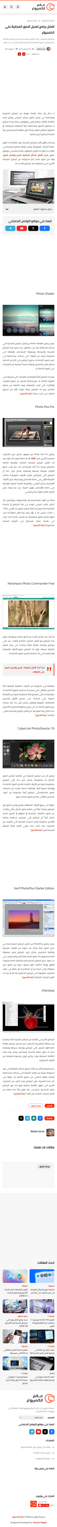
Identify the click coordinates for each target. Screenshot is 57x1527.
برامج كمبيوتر (32, 20)
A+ (24, 54)
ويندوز (52, 1373)
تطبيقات (25, 1285)
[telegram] (10, 228)
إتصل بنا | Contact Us (42, 1453)
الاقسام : (50, 1417)
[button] (40, 1118)
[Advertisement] (28, 87)
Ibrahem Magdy (40, 1522)
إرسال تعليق (44, 1166)
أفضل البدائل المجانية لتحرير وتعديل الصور (23, 155)
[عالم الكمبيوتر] (43, 6)
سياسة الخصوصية (43, 1458)
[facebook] (45, 228)
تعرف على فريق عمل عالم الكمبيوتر (35, 1447)
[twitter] (33, 228)
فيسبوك (51, 1285)
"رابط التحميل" (26, 393)
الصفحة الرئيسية (47, 20)
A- (19, 54)
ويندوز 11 (50, 1316)
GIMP (33, 458)
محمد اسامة (41, 48)
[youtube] (22, 228)
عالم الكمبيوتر (18, 1517)
